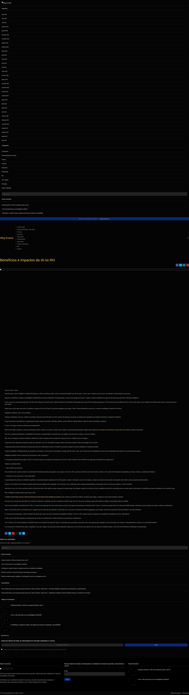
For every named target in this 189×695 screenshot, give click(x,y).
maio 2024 (4, 18)
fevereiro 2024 (5, 26)
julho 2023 (4, 55)
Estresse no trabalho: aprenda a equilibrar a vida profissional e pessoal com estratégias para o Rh (23, 576)
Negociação (4, 167)
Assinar (156, 645)
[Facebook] (175, 238)
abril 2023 (4, 67)
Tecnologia (4, 184)
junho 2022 (4, 107)
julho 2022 (4, 103)
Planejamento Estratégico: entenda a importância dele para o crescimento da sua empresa (69, 593)
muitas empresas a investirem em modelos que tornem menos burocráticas (109, 430)
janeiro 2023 (5, 79)
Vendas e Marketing (6, 188)
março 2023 (4, 71)
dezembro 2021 (5, 120)
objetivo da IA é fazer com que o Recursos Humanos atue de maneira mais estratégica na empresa (33, 497)
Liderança (4, 163)
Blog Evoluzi (6, 238)
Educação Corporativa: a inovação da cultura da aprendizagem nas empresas (19, 572)
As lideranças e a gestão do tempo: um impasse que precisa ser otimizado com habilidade (22, 213)
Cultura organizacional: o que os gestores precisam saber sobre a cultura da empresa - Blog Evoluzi (24, 588)
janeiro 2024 (5, 30)
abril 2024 (4, 22)
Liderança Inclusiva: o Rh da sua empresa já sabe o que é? (15, 205)
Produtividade (5, 171)
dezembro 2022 (5, 83)
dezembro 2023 (5, 34)
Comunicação (5, 151)
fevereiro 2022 (5, 116)
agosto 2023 (4, 51)
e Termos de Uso (185, 693)
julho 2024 (4, 14)
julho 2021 (4, 140)
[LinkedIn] (180, 238)
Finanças (4, 159)
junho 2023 (4, 59)
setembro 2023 (5, 47)
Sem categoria (5, 179)
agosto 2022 (4, 99)
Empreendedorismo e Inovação (9, 155)
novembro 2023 (5, 38)
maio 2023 (4, 63)
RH (2, 175)
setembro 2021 (5, 132)
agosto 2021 (4, 136)
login (12, 543)
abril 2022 (4, 112)
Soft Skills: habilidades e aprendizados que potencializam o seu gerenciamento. (67, 588)
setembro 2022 (5, 95)
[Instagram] (178, 238)
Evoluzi (9, 693)
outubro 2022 (5, 91)
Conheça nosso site (105, 218)
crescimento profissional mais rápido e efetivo (19, 459)
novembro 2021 (5, 124)
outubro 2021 (5, 128)
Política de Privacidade (175, 693)
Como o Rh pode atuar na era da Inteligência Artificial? (14, 209)
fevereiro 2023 (5, 75)
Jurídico (19, 249)
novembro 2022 (5, 87)
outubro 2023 (5, 43)
